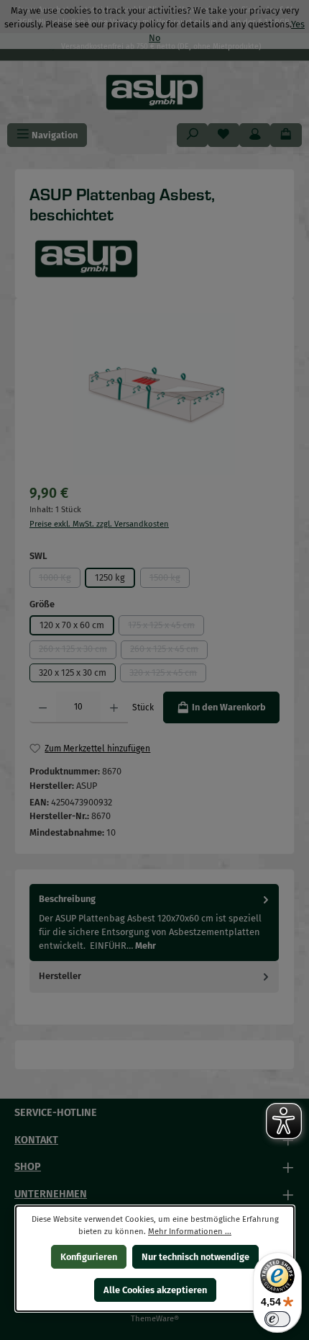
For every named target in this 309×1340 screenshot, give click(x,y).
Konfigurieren (88, 1256)
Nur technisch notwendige (195, 1256)
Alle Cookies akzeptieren (154, 1290)
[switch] (277, 1319)
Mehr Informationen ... (189, 1231)
